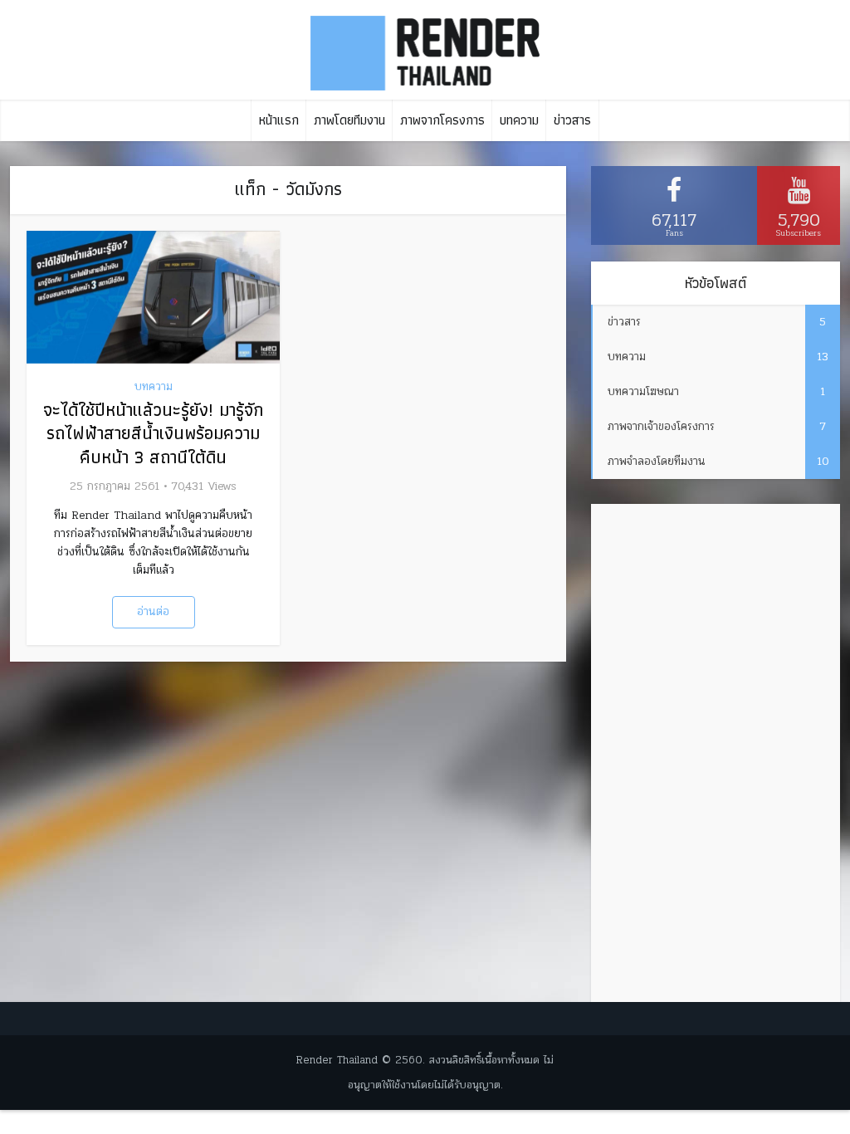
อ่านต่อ (153, 611)
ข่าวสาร (572, 120)
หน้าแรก (279, 120)
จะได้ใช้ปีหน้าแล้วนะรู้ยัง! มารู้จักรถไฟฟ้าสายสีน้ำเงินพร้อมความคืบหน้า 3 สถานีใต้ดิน (153, 433)
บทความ (519, 120)
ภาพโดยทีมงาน (349, 120)
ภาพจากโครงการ (442, 120)
